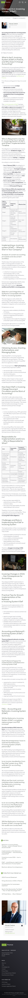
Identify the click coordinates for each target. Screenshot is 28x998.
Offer (3, 965)
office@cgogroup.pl (10, 933)
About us (4, 963)
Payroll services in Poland (7, 975)
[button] (25, 2)
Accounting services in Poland (9, 973)
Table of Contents (8, 53)
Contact (4, 969)
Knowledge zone (8, 18)
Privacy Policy (5, 971)
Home (3, 18)
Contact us (5, 704)
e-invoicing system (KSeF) (11, 104)
